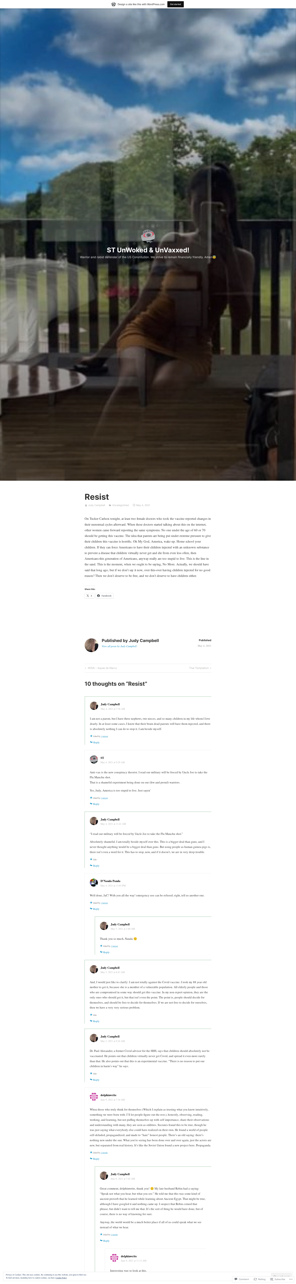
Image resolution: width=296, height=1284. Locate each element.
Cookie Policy (61, 1277)
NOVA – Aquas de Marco (100, 668)
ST (102, 758)
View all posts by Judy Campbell (119, 646)
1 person (104, 736)
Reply (96, 742)
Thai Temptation (199, 668)
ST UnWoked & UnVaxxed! (148, 250)
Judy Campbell (96, 505)
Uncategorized (120, 505)
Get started (175, 4)
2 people (104, 1152)
